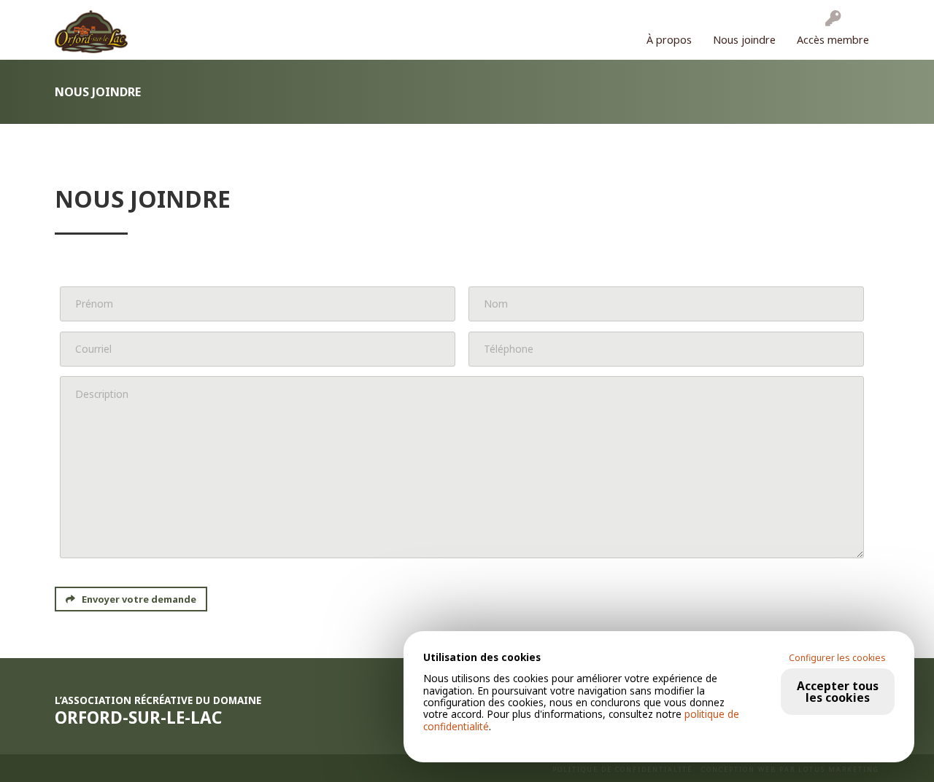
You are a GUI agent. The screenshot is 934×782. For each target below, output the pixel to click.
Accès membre (833, 40)
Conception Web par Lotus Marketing (790, 769)
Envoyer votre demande (138, 599)
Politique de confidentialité (622, 769)
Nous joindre (744, 40)
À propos (669, 40)
